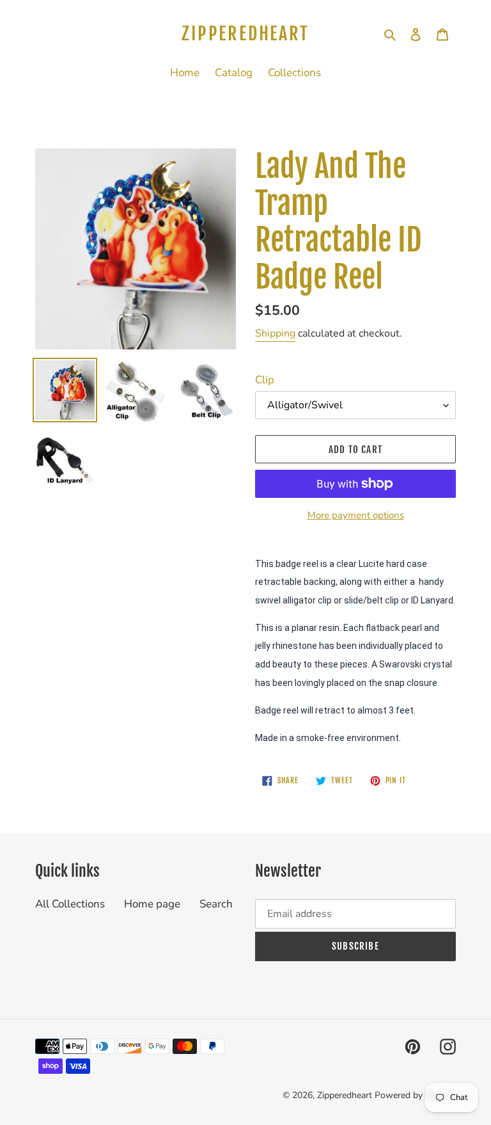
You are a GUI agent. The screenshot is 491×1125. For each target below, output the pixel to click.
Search (216, 904)
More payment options (356, 515)
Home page (152, 904)
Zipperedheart (245, 34)
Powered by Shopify (415, 1095)
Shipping (275, 333)
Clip (264, 379)
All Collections (70, 904)
